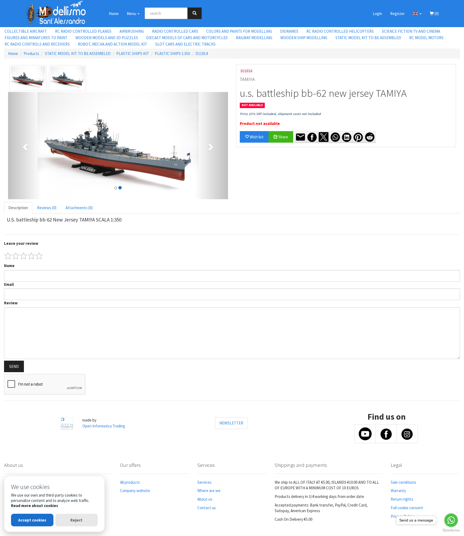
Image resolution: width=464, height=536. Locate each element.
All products (130, 482)
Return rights (402, 499)
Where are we (208, 490)
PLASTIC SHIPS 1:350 (172, 53)
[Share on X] (323, 137)
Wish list (256, 136)
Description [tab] (18, 207)
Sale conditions (403, 482)
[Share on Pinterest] (358, 137)
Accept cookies (32, 520)
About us (204, 499)
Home (114, 13)
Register (397, 13)
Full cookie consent (407, 507)
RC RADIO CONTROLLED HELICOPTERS (340, 31)
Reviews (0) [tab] (46, 207)
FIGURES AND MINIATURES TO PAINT (36, 37)
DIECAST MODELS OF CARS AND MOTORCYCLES (187, 37)
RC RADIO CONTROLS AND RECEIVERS (37, 44)
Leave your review (21, 243)
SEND (14, 366)
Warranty (398, 490)
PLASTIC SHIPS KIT (132, 53)
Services (204, 482)
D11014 (201, 53)
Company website (135, 490)
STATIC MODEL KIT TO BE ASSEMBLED (368, 37)
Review (11, 302)
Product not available (260, 123)
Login (377, 13)
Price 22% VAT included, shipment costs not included (280, 114)
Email (9, 284)
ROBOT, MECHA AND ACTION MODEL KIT (112, 44)
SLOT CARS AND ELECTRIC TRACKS (185, 44)
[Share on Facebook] (312, 137)
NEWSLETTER (231, 423)
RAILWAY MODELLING (254, 37)
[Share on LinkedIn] (347, 137)
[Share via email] (300, 137)
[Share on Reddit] (370, 137)
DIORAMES (289, 31)
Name (9, 265)
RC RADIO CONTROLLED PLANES (83, 31)
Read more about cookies (34, 505)
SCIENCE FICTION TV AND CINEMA (411, 31)
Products (31, 53)
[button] (417, 13)
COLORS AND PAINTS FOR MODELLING (239, 31)
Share (283, 136)
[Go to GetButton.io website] (451, 530)
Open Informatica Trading (103, 425)
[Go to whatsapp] (451, 520)
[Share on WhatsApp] (335, 137)
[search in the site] (194, 13)
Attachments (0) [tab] (79, 207)
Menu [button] (132, 13)
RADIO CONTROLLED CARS (175, 31)
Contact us (206, 507)
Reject (76, 520)
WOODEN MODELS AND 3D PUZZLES (106, 37)
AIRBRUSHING (131, 31)
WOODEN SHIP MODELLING (303, 37)
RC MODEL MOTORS (426, 37)
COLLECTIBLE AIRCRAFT (26, 31)
